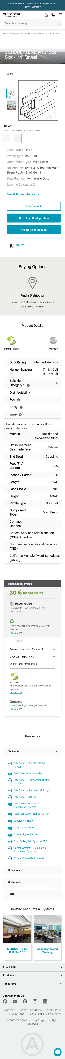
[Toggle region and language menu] (53, 15)
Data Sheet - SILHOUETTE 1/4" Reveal (30, 765)
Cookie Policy (54, 1010)
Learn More (16, 633)
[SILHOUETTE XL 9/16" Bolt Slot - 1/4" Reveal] (11, 105)
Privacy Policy (16, 1013)
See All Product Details (21, 194)
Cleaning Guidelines (24, 827)
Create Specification (34, 229)
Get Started (16, 611)
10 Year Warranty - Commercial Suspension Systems (30, 849)
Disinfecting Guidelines (26, 834)
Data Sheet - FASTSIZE (26, 797)
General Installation (24, 820)
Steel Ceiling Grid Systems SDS (30, 841)
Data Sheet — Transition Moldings (32, 790)
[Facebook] (5, 1001)
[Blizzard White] (6, 138)
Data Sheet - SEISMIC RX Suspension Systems (27, 805)
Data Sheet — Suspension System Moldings (32, 781)
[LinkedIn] (45, 1001)
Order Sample (33, 206)
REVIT (20, 245)
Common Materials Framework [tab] (27, 649)
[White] (17, 138)
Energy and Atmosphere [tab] (23, 663)
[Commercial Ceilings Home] (11, 15)
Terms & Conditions (31, 1010)
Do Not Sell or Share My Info (45, 1013)
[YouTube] (15, 1001)
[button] (58, 1052)
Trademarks (9, 1010)
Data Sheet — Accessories (28, 773)
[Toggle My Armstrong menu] (46, 15)
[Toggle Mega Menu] (60, 15)
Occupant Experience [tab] (22, 656)
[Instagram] (35, 1001)
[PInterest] (25, 1001)
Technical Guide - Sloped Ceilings (32, 813)
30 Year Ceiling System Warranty (31, 858)
